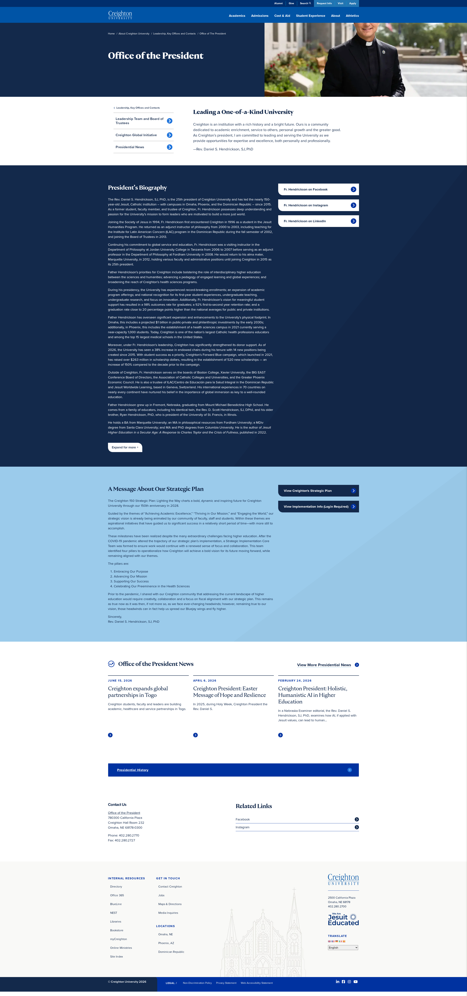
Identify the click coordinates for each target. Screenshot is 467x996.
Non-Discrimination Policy (197, 983)
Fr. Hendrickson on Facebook (306, 189)
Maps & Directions (170, 904)
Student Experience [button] (310, 15)
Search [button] (304, 3)
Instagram (243, 827)
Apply (352, 3)
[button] (125, 447)
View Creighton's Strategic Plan (308, 490)
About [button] (335, 15)
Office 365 (117, 895)
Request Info (324, 3)
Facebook (243, 819)
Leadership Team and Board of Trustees (139, 121)
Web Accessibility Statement (257, 983)
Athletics (352, 15)
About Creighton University (134, 33)
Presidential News (130, 147)
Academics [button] (237, 15)
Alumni (278, 3)
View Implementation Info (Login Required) (316, 506)
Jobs (161, 895)
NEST (113, 913)
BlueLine (116, 904)
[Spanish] (344, 942)
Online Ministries (121, 948)
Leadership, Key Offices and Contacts (174, 33)
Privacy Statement (226, 983)
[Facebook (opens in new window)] (343, 982)
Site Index (116, 956)
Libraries (115, 921)
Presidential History (132, 770)
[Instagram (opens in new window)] (349, 982)
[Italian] (341, 942)
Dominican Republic (171, 952)
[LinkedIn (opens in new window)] (338, 982)
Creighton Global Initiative (136, 135)
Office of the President (124, 812)
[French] (333, 942)
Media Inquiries (168, 913)
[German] (337, 942)
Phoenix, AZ (166, 943)
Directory (116, 886)
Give (291, 3)
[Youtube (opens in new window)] (355, 982)
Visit (340, 3)
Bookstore (116, 930)
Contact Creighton (170, 886)
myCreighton (118, 939)
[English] (330, 942)
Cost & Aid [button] (282, 15)
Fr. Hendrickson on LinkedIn (305, 221)
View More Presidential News (324, 665)
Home (111, 33)
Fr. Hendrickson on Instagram (306, 205)
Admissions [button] (260, 15)
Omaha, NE (165, 934)
